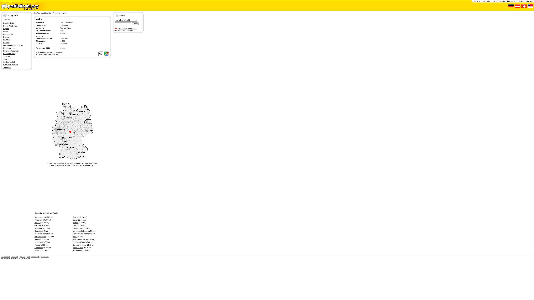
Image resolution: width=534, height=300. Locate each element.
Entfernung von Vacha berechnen (50, 52)
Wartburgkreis (65, 28)
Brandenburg (8, 34)
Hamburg (6, 40)
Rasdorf (37, 223)
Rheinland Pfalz (9, 54)
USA (28, 257)
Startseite (6, 20)
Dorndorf (37, 239)
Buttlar (75, 223)
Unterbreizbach (40, 237)
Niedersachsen (9, 48)
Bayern (6, 29)
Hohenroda (38, 231)
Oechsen (37, 226)
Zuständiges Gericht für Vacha (49, 54)
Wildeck (37, 251)
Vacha (64, 13)
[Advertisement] (72, 79)
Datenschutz (35, 257)
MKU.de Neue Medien (515, 1)
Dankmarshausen (79, 245)
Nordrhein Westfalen (11, 51)
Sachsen (6, 59)
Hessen (6, 43)
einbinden (90, 165)
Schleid (75, 217)
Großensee (38, 248)
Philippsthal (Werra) (80, 239)
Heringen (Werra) (79, 242)
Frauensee (38, 242)
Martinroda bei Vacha (81, 231)
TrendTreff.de (15, 258)
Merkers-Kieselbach (80, 234)
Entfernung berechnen (127, 29)
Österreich (14, 257)
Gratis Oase (26, 258)
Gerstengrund (39, 217)
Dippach (37, 245)
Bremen (6, 37)
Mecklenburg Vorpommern (13, 45)
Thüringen (7, 68)
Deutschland (5, 257)
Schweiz (22, 257)
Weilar (75, 226)
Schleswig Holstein (10, 65)
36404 (62, 48)
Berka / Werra (78, 248)
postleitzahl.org (487, 1)
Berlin (5, 31)
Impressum (530, 1)
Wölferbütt (38, 228)
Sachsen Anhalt (9, 62)
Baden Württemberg (10, 26)
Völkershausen (40, 234)
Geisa (75, 220)
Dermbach (38, 220)
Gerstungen (77, 251)
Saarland (6, 57)
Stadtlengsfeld (78, 228)
